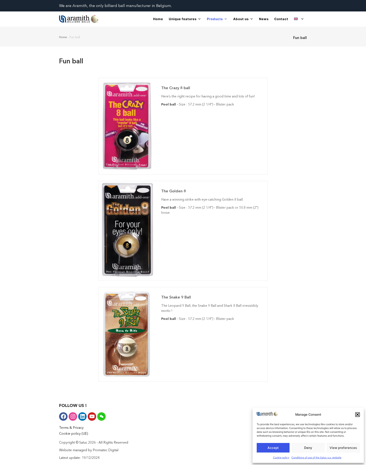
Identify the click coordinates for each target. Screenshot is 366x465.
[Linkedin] (82, 416)
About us (241, 19)
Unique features (183, 19)
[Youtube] (92, 416)
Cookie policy (281, 457)
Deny (308, 448)
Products (215, 19)
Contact (281, 19)
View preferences (343, 448)
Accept (273, 448)
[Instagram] (73, 416)
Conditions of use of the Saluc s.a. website (316, 457)
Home (158, 19)
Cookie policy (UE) (73, 434)
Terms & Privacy (71, 428)
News (264, 19)
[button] (357, 414)
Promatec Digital (105, 450)
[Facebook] (63, 416)
